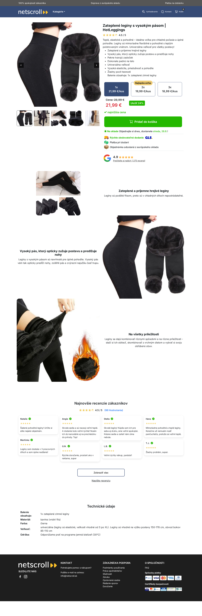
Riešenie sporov (110, 583)
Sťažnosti (107, 574)
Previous (21, 65)
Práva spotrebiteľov (112, 571)
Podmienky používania (114, 567)
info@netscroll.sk (69, 576)
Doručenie (108, 586)
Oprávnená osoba (111, 580)
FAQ (147, 567)
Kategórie (58, 11)
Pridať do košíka (145, 122)
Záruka (106, 577)
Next (96, 65)
